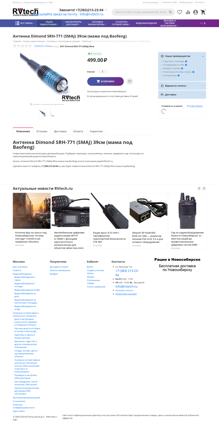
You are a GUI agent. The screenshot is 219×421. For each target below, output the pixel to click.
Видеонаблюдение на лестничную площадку (25, 301)
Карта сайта (19, 411)
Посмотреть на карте (126, 293)
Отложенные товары (93, 282)
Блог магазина (20, 266)
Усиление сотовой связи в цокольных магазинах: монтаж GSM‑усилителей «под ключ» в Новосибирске (27, 365)
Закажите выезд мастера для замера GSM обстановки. (26, 391)
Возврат (54, 273)
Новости (17, 270)
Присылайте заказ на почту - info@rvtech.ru (67, 14)
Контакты (200, 2)
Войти (90, 266)
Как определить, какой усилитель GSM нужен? (26, 383)
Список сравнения (96, 286)
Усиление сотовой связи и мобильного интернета (26, 314)
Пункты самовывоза (60, 270)
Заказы (90, 276)
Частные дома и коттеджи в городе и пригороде (27, 330)
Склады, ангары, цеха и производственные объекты (26, 353)
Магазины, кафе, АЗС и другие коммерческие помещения (25, 344)
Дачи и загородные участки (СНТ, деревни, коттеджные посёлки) (25, 322)
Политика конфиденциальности (24, 406)
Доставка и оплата (59, 266)
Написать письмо (124, 290)
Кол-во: (91, 71)
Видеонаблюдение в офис (27, 289)
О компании (19, 401)
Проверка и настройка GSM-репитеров (25, 376)
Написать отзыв (42, 45)
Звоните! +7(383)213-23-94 (81, 10)
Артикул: (55, 46)
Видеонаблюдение (22, 273)
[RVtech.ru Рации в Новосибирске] (25, 12)
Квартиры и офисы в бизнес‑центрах (24, 336)
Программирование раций (26, 397)
